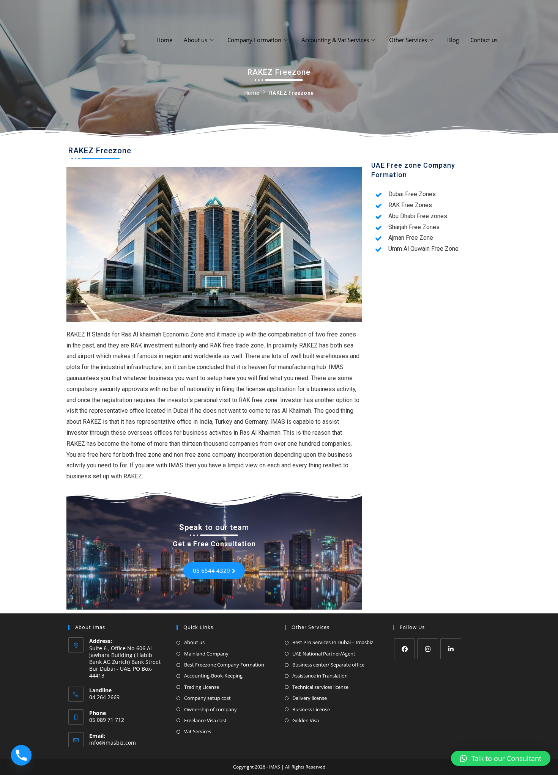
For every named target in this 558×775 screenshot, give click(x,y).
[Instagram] (427, 648)
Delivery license (309, 698)
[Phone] (21, 755)
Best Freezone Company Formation (224, 664)
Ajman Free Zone (410, 237)
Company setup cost (207, 698)
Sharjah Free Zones (414, 227)
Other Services (408, 40)
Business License (311, 709)
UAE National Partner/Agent (323, 653)
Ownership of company (210, 709)
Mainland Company (206, 653)
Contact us (484, 40)
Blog (453, 40)
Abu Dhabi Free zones (417, 216)
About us (195, 40)
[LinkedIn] (450, 648)
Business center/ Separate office (328, 664)
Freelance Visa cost (205, 720)
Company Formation (254, 40)
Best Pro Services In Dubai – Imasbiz (332, 642)
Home (164, 40)
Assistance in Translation (320, 675)
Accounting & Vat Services (335, 40)
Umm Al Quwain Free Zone (423, 248)
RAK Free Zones (410, 205)
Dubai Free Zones (412, 194)
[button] (500, 758)
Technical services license (320, 687)
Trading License (201, 687)
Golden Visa (305, 720)
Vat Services (197, 731)
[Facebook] (404, 648)
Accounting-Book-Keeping (213, 675)
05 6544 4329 (211, 570)
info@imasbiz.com (112, 742)
